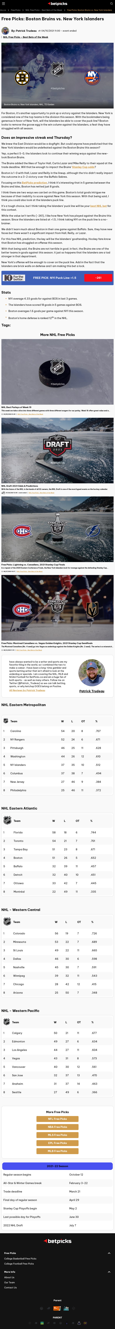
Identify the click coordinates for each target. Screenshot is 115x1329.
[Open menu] (3, 3)
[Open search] (111, 3)
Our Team (9, 1282)
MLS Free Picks (57, 1135)
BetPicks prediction (34, 182)
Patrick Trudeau (26, 30)
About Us (9, 1277)
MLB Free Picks (57, 1151)
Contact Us (10, 1287)
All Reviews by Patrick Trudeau (27, 690)
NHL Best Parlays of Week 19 (16, 407)
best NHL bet (98, 206)
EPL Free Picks (57, 1143)
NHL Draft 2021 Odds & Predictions (19, 486)
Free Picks (15, 10)
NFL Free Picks (57, 1119)
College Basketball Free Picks (20, 1258)
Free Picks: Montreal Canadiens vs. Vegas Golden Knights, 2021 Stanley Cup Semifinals (47, 643)
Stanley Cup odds (83, 167)
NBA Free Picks (57, 1127)
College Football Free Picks (19, 1263)
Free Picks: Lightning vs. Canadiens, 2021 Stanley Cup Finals (33, 564)
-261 (98, 277)
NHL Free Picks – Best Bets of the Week (44, 10)
